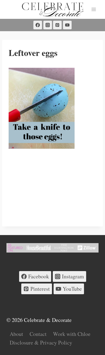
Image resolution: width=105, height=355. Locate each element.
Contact (38, 334)
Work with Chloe (71, 334)
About (16, 334)
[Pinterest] (57, 25)
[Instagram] (47, 25)
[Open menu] (94, 9)
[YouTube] (67, 25)
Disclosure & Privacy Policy (41, 342)
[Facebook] (37, 25)
